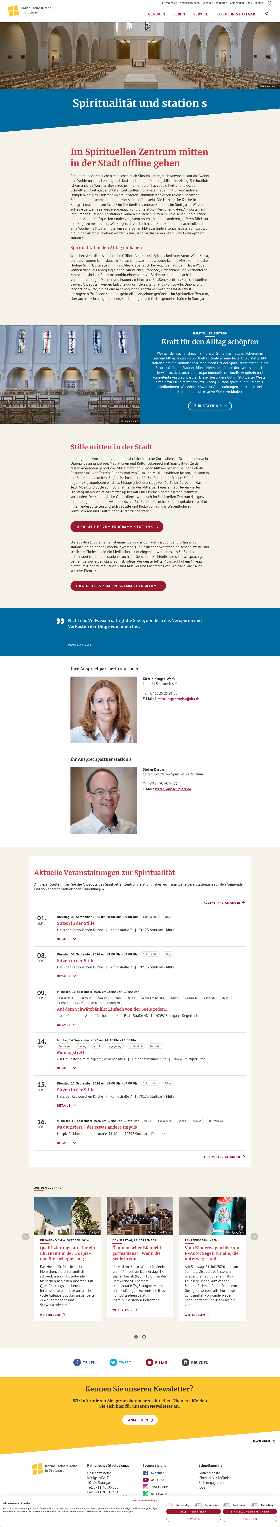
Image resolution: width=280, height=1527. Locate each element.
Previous (26, 1236)
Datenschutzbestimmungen (144, 1500)
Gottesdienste (168, 3)
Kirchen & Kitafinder (215, 1477)
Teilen (89, 1362)
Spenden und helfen (214, 3)
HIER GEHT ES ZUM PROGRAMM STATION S (115, 527)
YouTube (157, 1480)
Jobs (249, 3)
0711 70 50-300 (106, 1487)
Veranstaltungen (190, 3)
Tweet (125, 1362)
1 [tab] (136, 1337)
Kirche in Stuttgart (237, 14)
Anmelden (138, 1420)
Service (200, 14)
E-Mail (161, 1362)
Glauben (156, 14)
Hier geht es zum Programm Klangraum (116, 586)
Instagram (159, 1487)
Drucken (200, 1362)
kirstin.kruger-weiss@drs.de (177, 698)
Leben (179, 14)
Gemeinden (237, 3)
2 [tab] (144, 1337)
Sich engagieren (211, 1482)
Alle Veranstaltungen (222, 902)
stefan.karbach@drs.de (173, 789)
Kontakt (259, 3)
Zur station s (208, 406)
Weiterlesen (50, 1315)
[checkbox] (170, 1505)
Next (254, 1236)
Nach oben (261, 1441)
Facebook (158, 1473)
